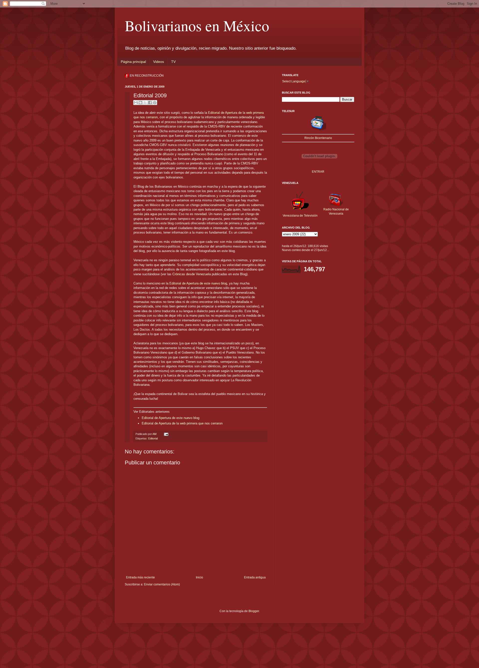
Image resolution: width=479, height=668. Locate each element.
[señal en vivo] (318, 130)
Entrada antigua (255, 577)
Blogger (253, 611)
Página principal (133, 62)
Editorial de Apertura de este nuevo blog (198, 283)
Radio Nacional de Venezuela (336, 211)
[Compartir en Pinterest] (154, 102)
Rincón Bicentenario (318, 138)
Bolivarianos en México (197, 25)
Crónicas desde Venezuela (191, 274)
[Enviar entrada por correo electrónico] (165, 433)
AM (154, 433)
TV (173, 62)
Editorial (153, 438)
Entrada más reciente (140, 577)
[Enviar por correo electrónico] (135, 102)
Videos (158, 62)
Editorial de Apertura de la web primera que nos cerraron (182, 423)
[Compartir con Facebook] (149, 102)
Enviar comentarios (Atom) (162, 584)
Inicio (199, 577)
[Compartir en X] (145, 102)
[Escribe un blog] (140, 102)
